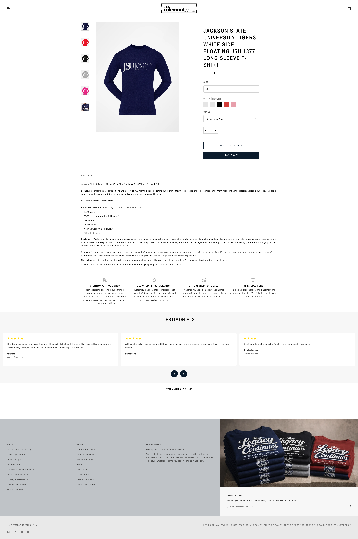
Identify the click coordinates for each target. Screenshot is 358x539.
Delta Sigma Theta (16, 454)
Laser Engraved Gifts (17, 474)
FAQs (241, 525)
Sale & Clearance (15, 489)
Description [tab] (87, 175)
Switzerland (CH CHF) (22, 525)
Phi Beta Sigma (14, 464)
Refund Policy (254, 525)
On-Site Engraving (86, 454)
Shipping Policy (273, 525)
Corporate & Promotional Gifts (21, 469)
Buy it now (231, 155)
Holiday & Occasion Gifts (18, 479)
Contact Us (82, 469)
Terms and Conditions (319, 525)
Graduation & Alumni (17, 484)
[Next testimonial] (183, 373)
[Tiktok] (15, 532)
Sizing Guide (83, 474)
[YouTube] (28, 532)
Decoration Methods (86, 484)
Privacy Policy (342, 525)
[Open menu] (11, 8)
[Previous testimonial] (174, 373)
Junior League (14, 459)
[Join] (348, 506)
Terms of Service (294, 525)
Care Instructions (85, 479)
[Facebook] (8, 532)
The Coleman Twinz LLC (218, 525)
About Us (81, 464)
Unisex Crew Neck (215, 118)
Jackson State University (19, 449)
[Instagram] (21, 532)
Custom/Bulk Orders (87, 449)
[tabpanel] (179, 224)
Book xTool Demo (85, 459)
